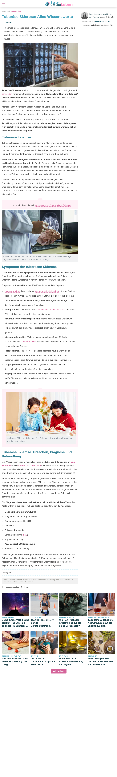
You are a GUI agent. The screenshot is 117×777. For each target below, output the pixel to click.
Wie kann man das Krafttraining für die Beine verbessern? (70, 623)
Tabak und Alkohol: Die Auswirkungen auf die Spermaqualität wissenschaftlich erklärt (101, 623)
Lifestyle (34, 656)
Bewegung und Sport (67, 617)
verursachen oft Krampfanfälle (51, 309)
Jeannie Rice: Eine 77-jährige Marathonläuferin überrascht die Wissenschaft (43, 623)
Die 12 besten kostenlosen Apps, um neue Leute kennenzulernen (43, 661)
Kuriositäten (36, 617)
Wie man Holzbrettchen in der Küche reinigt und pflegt (15, 661)
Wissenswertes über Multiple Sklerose (53, 205)
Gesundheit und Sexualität (99, 617)
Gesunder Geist (8, 617)
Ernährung (63, 656)
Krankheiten (16, 11)
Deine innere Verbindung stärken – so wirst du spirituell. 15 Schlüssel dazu (15, 623)
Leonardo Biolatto (107, 17)
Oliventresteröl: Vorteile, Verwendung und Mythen (71, 661)
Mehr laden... (59, 671)
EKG (25, 535)
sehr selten (7, 94)
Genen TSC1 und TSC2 (29, 465)
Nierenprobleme (28, 341)
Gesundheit (6, 11)
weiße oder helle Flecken (47, 291)
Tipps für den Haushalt (11, 656)
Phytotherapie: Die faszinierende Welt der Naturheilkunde (100, 661)
